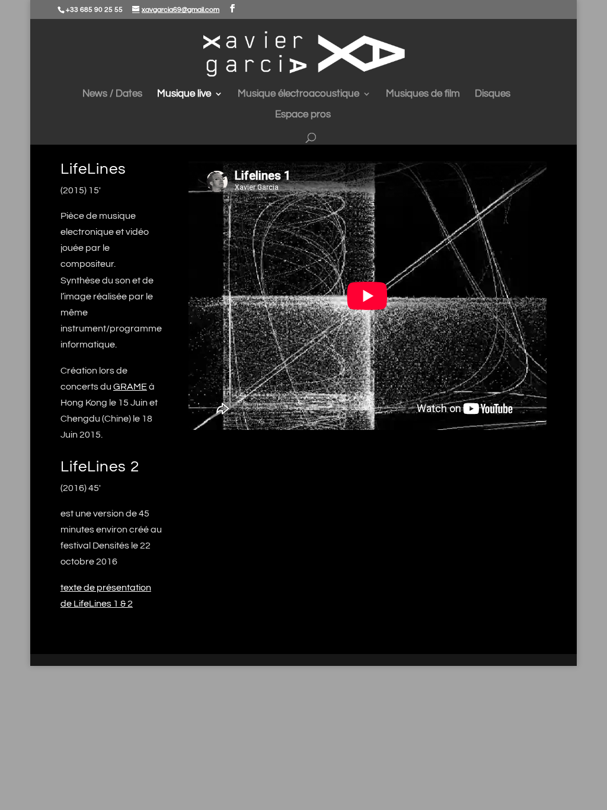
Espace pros (303, 115)
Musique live (184, 94)
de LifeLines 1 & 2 (96, 603)
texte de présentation (105, 587)
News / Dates (112, 94)
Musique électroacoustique (298, 94)
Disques (492, 94)
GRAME (130, 386)
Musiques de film (423, 94)
